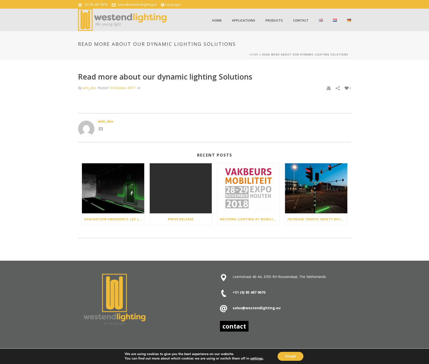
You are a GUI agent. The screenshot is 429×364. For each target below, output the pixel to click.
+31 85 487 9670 (95, 4)
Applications (243, 20)
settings (256, 358)
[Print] (329, 88)
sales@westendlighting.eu (257, 308)
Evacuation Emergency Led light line (114, 219)
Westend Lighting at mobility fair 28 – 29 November (250, 219)
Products (274, 20)
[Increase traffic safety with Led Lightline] (316, 188)
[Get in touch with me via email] (101, 129)
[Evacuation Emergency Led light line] (113, 188)
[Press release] (181, 188)
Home (217, 20)
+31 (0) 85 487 (244, 292)
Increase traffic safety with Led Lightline (317, 219)
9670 (260, 292)
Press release (181, 219)
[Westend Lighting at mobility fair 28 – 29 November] (248, 188)
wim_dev (89, 87)
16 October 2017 (122, 87)
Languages (173, 4)
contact (301, 20)
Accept (290, 356)
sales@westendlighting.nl (137, 4)
